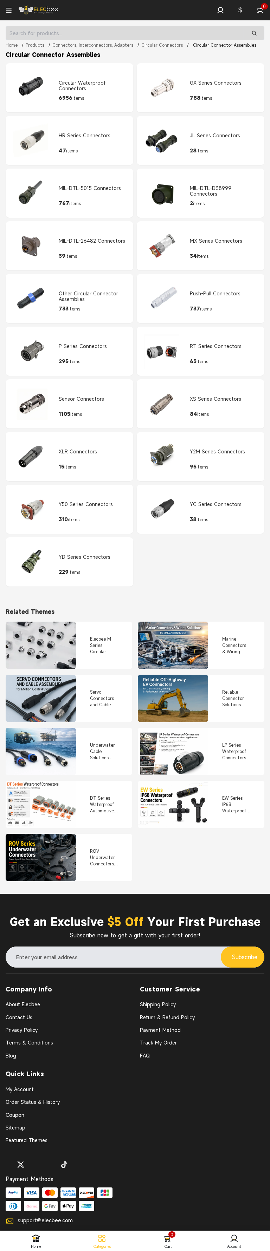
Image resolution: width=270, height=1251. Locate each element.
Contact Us (19, 1017)
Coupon (15, 1115)
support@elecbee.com (45, 1220)
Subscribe (244, 957)
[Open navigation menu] (9, 10)
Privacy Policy (22, 1030)
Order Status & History (33, 1102)
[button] (220, 10)
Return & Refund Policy (167, 1017)
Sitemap (15, 1127)
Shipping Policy (158, 1004)
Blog (11, 1055)
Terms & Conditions (29, 1042)
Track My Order (158, 1042)
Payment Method (160, 1030)
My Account (20, 1089)
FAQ (145, 1055)
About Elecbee (23, 1004)
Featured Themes (26, 1140)
